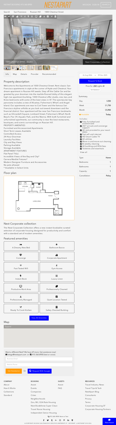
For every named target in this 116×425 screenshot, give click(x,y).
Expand (8, 327)
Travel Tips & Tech (93, 388)
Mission (87, 5)
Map (15, 74)
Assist (33, 385)
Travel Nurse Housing (40, 409)
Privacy (88, 399)
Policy (108, 176)
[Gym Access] (25, 17)
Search (106, 5)
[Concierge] (13, 17)
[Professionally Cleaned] (40, 17)
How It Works (10, 388)
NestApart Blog (92, 392)
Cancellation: (84, 176)
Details (24, 74)
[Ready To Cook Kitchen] (51, 17)
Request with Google (41, 371)
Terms (88, 402)
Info (7, 74)
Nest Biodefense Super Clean (44, 406)
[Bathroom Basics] (9, 17)
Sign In (95, 5)
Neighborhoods (38, 399)
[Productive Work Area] (36, 17)
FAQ (60, 388)
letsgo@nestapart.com (17, 355)
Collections (9, 392)
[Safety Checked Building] (55, 17)
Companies (36, 392)
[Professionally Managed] (44, 17)
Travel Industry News (94, 385)
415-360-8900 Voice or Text (59, 416)
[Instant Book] (28, 17)
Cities (33, 395)
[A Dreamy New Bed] (5, 17)
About (6, 385)
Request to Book (95, 81)
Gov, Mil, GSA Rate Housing (43, 402)
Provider (35, 74)
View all (83, 152)
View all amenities (39, 318)
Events (34, 388)
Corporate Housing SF (95, 406)
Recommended (49, 74)
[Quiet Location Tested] (47, 17)
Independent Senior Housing (44, 413)
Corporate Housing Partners (98, 409)
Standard (8, 395)
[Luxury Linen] (32, 17)
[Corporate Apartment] (17, 17)
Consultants (90, 395)
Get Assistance (95, 90)
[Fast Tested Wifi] (21, 17)
